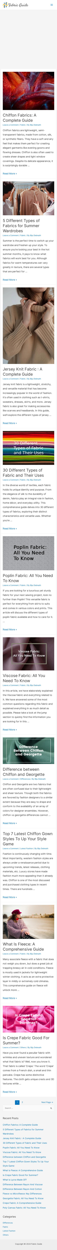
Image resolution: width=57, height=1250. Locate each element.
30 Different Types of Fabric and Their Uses (25, 1143)
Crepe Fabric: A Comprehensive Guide (22, 1203)
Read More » (10, 173)
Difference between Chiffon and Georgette (24, 1157)
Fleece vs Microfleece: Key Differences (22, 1193)
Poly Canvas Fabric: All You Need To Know (24, 1207)
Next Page (47, 1102)
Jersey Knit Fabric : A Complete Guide (22, 1138)
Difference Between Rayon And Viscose (23, 1184)
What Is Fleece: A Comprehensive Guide (23, 1170)
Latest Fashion (26, 848)
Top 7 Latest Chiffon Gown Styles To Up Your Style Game (28, 838)
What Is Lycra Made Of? (15, 1179)
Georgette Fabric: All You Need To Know (23, 1198)
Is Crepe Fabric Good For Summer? (20, 1175)
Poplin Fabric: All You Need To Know (21, 1147)
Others (23, 1047)
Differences (25, 779)
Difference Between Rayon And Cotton (22, 1189)
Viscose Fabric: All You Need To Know (22, 1152)
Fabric (23, 125)
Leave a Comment (11, 125)
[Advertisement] (28, 39)
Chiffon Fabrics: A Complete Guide (20, 1124)
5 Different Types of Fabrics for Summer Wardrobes (21, 225)
